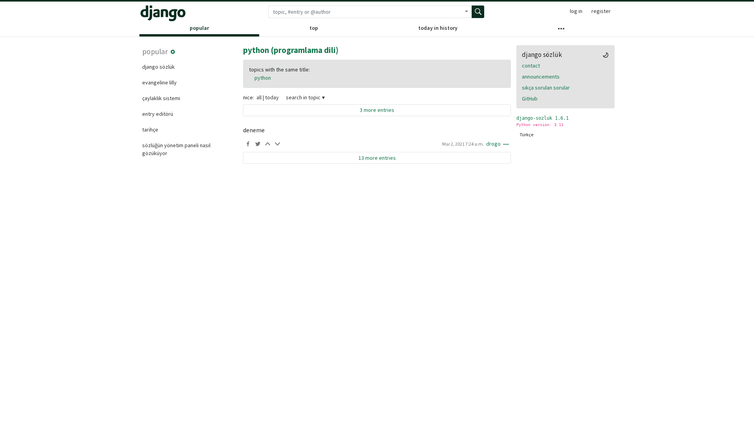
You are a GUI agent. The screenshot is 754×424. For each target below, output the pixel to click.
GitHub (530, 98)
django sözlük (158, 66)
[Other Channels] (561, 30)
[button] (172, 51)
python (262, 77)
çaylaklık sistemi (161, 98)
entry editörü (157, 113)
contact (531, 65)
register (601, 11)
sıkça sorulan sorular (546, 87)
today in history (438, 27)
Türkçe (526, 134)
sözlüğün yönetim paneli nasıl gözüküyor (176, 149)
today (272, 97)
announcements (541, 76)
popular (199, 27)
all (259, 97)
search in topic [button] (303, 97)
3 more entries (377, 109)
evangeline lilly (159, 82)
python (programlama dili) (291, 50)
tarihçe (150, 129)
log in (576, 11)
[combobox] (364, 11)
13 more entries (377, 157)
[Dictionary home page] (163, 13)
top (313, 27)
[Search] (478, 11)
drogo (493, 143)
